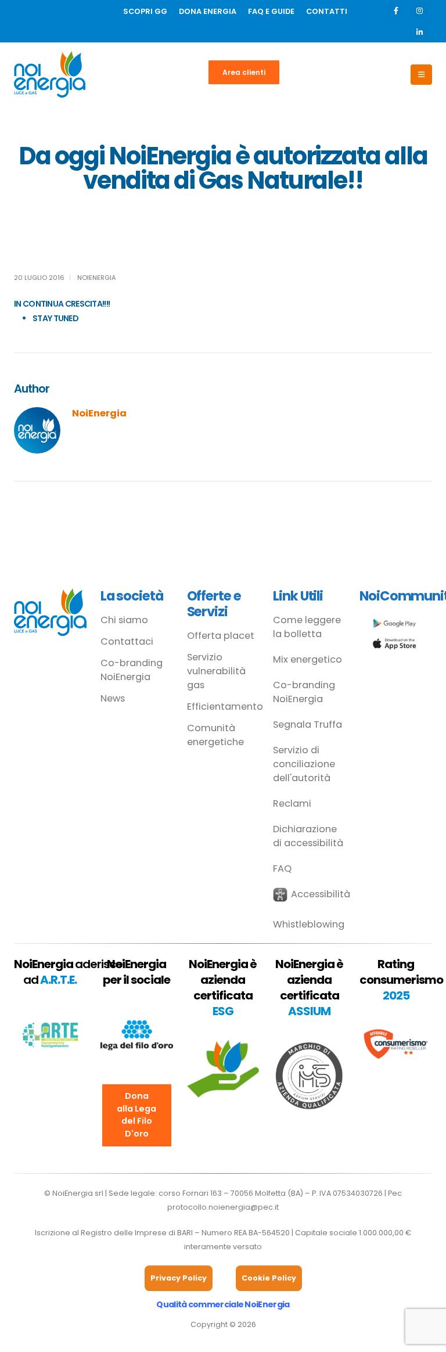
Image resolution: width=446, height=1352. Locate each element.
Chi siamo (124, 620)
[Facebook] (395, 10)
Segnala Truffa (307, 724)
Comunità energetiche (215, 735)
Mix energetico (307, 659)
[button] (309, 894)
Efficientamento (223, 706)
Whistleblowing (308, 924)
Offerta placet (220, 635)
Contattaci (126, 641)
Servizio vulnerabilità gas (216, 671)
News (112, 698)
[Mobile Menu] (421, 74)
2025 (396, 995)
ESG (223, 1011)
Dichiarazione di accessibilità (308, 836)
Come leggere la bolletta (307, 627)
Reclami (292, 803)
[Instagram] (419, 10)
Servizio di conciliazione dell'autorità (304, 764)
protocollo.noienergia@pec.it (223, 1207)
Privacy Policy (178, 1278)
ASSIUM (309, 1011)
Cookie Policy (269, 1278)
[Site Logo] (49, 74)
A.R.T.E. (58, 980)
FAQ (282, 868)
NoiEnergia (96, 277)
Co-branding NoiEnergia (131, 670)
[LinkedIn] (419, 31)
